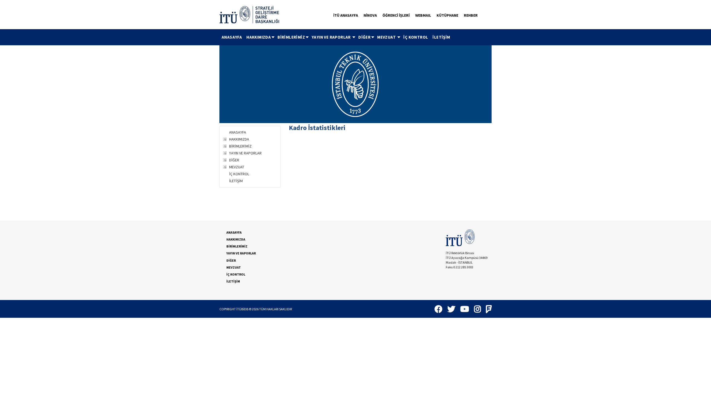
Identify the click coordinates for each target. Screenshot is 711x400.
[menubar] (335, 37)
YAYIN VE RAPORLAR (332, 37)
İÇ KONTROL (415, 37)
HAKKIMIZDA (258, 37)
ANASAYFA (232, 37)
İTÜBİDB (242, 309)
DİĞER (364, 37)
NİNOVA (370, 15)
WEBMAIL (423, 15)
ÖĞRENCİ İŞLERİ (396, 15)
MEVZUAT (387, 37)
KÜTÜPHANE (447, 15)
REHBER (471, 15)
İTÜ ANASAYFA (345, 15)
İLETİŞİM (441, 37)
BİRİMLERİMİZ (291, 37)
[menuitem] (231, 37)
